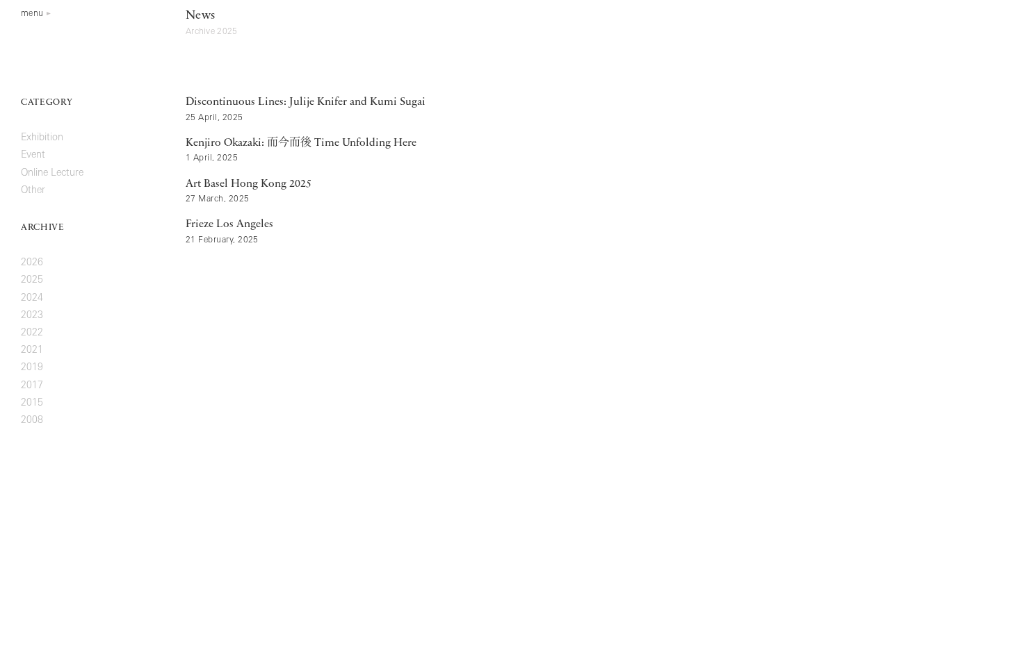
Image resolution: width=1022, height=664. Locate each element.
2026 (32, 263)
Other (33, 190)
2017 (32, 386)
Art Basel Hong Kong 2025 (248, 184)
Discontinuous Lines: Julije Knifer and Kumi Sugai (305, 102)
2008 (32, 420)
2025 (32, 280)
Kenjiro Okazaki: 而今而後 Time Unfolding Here (301, 143)
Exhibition (42, 138)
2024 (32, 298)
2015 (32, 403)
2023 (32, 315)
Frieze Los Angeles (229, 224)
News (200, 16)
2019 (32, 368)
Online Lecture (52, 173)
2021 (32, 350)
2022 (32, 333)
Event (33, 155)
